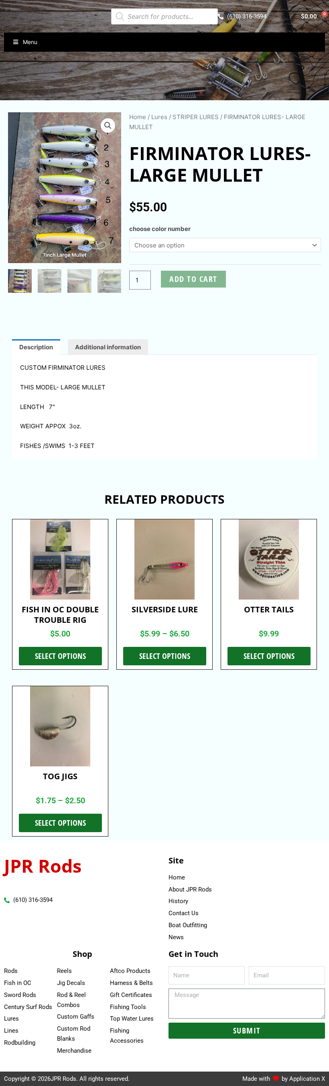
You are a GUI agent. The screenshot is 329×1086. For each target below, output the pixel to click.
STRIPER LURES (196, 117)
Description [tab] (36, 347)
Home (137, 117)
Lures (159, 117)
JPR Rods (42, 865)
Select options (60, 655)
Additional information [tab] (108, 347)
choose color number (160, 229)
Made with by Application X (283, 1078)
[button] (108, 125)
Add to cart (193, 279)
